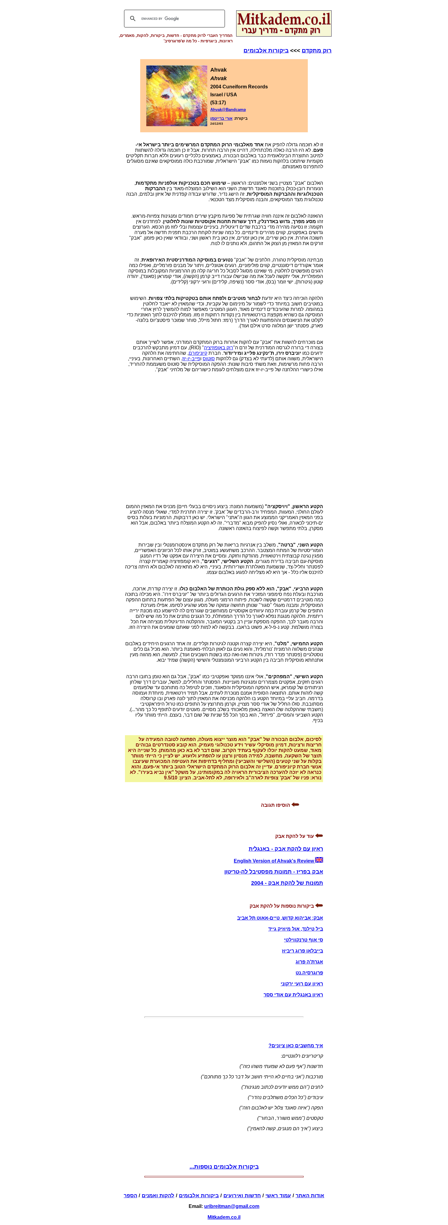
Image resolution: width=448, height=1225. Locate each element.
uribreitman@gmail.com (231, 1206)
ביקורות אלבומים (266, 50)
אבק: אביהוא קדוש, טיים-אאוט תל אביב (280, 918)
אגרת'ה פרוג (309, 961)
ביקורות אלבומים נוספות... (224, 1166)
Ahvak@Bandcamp (228, 109)
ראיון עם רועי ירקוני (302, 983)
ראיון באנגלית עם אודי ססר (293, 994)
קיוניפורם (198, 353)
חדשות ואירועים (242, 1195)
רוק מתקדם (317, 50)
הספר (130, 1195)
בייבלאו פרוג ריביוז (302, 950)
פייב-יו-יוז (191, 358)
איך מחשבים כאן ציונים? (295, 1045)
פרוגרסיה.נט (309, 972)
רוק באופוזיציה (218, 347)
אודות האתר (310, 1195)
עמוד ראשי (278, 1195)
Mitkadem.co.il (224, 1217)
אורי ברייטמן (221, 118)
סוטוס (209, 358)
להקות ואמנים (158, 1195)
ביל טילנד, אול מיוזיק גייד (295, 928)
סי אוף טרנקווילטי (303, 939)
